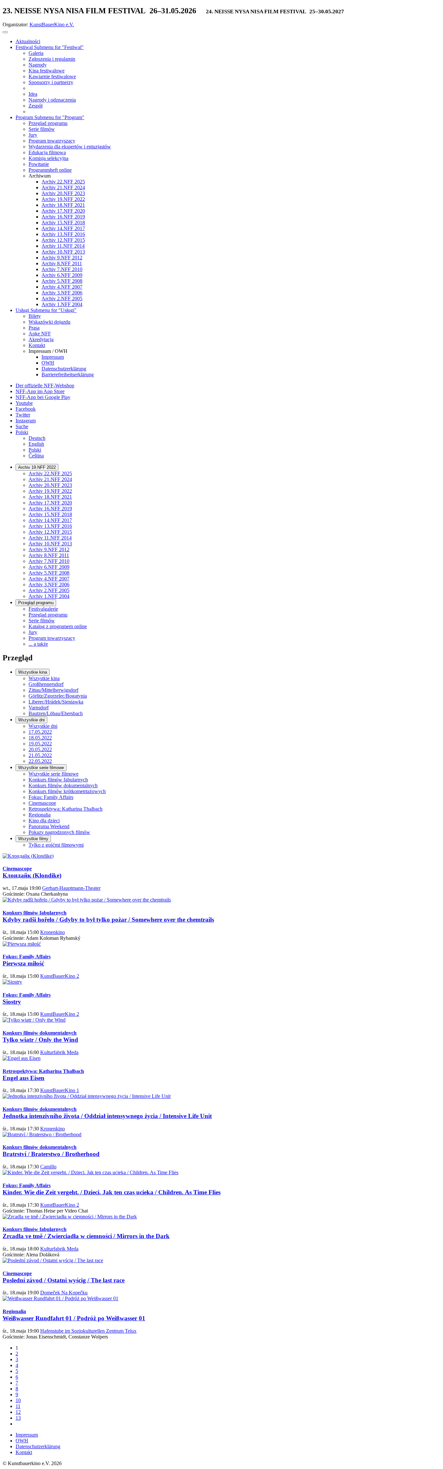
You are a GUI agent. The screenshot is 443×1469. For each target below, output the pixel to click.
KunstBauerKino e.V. (52, 24)
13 (18, 1418)
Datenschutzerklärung (38, 1446)
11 (18, 1406)
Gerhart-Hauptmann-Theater (71, 888)
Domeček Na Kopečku (64, 1292)
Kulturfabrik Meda (59, 1052)
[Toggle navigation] (5, 32)
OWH (22, 1440)
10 (18, 1400)
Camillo (48, 1166)
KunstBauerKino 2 (59, 976)
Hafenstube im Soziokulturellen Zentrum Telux (88, 1331)
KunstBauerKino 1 (59, 1090)
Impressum (27, 1435)
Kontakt (24, 1452)
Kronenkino (52, 932)
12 (18, 1412)
